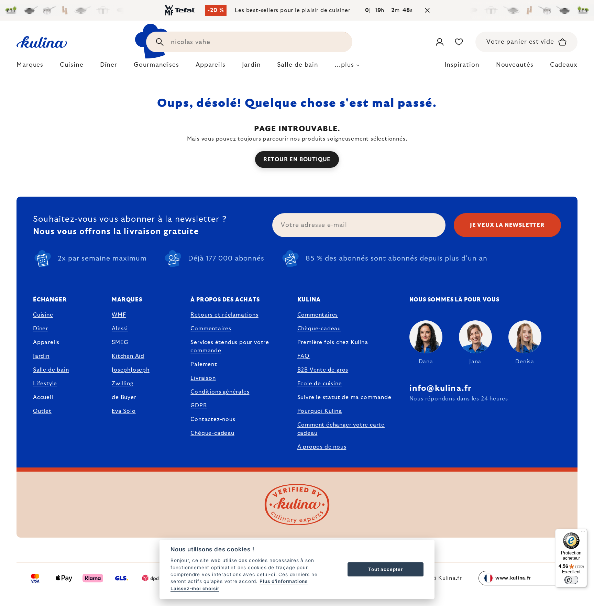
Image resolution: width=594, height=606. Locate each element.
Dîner (40, 328)
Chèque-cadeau (212, 433)
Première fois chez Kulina (332, 342)
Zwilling (122, 383)
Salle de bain (51, 370)
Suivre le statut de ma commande (344, 397)
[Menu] (583, 533)
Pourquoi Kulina (319, 411)
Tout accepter (385, 569)
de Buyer (124, 397)
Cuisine (43, 315)
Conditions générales (219, 392)
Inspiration (462, 65)
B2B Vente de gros (323, 370)
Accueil (43, 397)
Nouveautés (515, 65)
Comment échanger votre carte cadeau (341, 429)
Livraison (203, 378)
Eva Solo (123, 411)
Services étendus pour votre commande (229, 346)
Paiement (203, 364)
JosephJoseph (131, 370)
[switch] (571, 580)
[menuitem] (29, 66)
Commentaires (210, 328)
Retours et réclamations (224, 315)
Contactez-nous (212, 419)
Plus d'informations (284, 581)
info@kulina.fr (440, 388)
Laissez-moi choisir (194, 588)
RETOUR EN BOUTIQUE (297, 159)
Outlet (42, 411)
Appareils (46, 342)
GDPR (198, 405)
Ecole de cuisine (319, 383)
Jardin (41, 356)
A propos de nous (321, 447)
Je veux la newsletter (507, 225)
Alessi (120, 328)
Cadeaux (564, 65)
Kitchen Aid (128, 356)
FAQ (303, 356)
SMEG (120, 342)
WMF (119, 315)
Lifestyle (45, 383)
